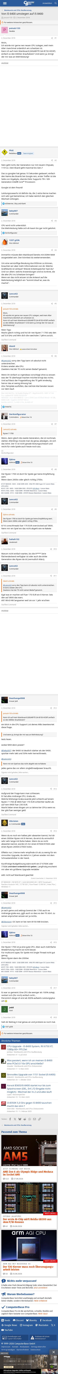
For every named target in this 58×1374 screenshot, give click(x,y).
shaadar (10, 1066)
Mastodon (43, 1325)
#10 (55, 549)
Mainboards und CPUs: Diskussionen (28, 1066)
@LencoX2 (6, 360)
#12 (55, 708)
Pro (19, 153)
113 (7, 1179)
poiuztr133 (8, 17)
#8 (56, 469)
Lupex (9, 1094)
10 (6, 1274)
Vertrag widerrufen (38, 1347)
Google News (10, 1325)
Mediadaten (24, 1347)
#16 (55, 942)
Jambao (10, 1052)
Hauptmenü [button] (4, 3)
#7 (56, 424)
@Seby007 (6, 750)
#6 (56, 356)
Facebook (47, 1320)
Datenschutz (35, 1350)
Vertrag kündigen (8, 1350)
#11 (55, 576)
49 (6, 1226)
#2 (56, 160)
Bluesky (33, 1320)
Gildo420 (10, 1077)
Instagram (28, 1325)
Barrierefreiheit (23, 1350)
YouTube (8, 1330)
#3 (56, 221)
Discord (19, 1320)
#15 (55, 903)
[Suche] (55, 3)
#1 (56, 38)
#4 (56, 250)
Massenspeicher (19, 1094)
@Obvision (6, 921)
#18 (55, 1017)
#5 (56, 303)
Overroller (11, 1109)
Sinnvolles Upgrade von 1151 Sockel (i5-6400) (31, 1074)
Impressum (5, 1347)
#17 (55, 988)
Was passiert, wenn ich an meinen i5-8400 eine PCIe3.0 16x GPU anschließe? (29, 1062)
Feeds (7, 1320)
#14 (55, 831)
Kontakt (15, 1347)
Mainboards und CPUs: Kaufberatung (28, 1052)
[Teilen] (52, 38)
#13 (55, 789)
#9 (56, 509)
